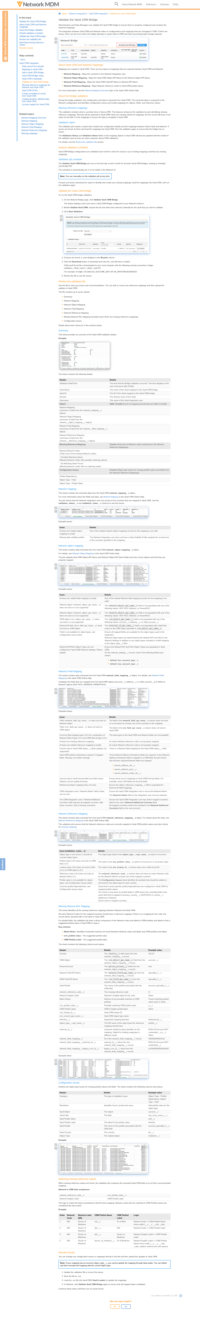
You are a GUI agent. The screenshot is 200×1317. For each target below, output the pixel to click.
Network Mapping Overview (33, 118)
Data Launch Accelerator (33, 66)
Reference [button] (151, 4)
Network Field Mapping (31, 127)
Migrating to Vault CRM (32, 69)
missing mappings (69, 827)
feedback (2, 864)
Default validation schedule (31, 33)
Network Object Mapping (32, 124)
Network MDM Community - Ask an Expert (5, 33)
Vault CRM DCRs (30, 90)
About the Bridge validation (31, 30)
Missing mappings (29, 133)
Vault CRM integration (29, 63)
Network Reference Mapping (34, 130)
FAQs (175, 4)
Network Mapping (29, 121)
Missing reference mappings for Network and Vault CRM (36, 86)
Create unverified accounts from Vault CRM (34, 94)
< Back (22, 59)
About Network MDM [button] (132, 4)
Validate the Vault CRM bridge (32, 36)
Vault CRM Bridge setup (32, 75)
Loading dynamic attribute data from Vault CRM (35, 100)
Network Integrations (78, 13)
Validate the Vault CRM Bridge (32, 21)
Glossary (164, 4)
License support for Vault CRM (35, 104)
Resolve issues (26, 48)
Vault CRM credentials (32, 79)
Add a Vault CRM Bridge (33, 72)
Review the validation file (30, 39)
